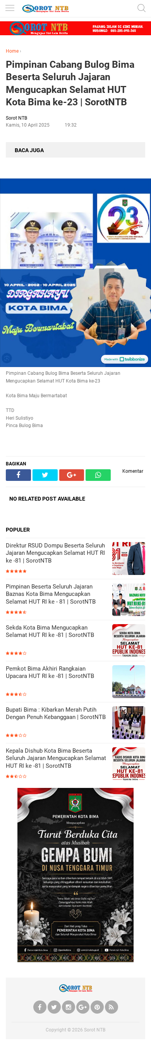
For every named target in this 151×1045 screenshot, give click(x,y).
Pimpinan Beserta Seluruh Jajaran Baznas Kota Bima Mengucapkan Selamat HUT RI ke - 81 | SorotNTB (51, 594)
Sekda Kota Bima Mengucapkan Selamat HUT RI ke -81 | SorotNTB (50, 631)
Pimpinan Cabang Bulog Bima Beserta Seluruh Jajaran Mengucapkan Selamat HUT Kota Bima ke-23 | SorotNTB (70, 83)
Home (12, 51)
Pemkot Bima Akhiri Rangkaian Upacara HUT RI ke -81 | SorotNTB (50, 672)
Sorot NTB (94, 1030)
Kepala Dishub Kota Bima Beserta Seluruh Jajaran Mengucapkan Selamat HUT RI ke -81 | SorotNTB (56, 758)
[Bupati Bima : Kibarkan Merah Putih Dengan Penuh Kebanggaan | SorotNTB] (128, 723)
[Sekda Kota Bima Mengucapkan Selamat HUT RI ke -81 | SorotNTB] (128, 641)
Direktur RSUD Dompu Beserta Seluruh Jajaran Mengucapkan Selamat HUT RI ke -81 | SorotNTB (55, 553)
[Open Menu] (9, 8)
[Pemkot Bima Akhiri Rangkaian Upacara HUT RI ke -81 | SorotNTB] (128, 682)
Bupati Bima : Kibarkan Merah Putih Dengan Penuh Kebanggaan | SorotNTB (56, 713)
